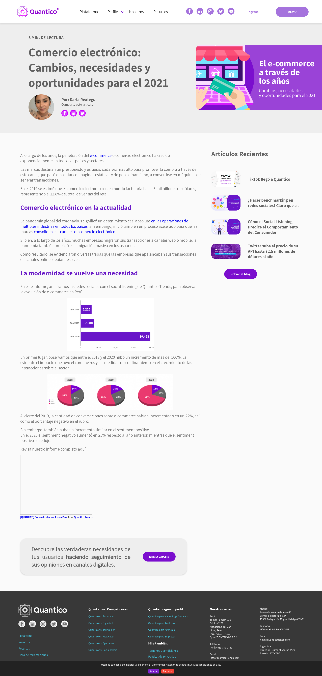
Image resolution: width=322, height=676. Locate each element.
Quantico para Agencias (161, 630)
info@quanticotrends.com (224, 658)
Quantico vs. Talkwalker (101, 630)
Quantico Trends (83, 517)
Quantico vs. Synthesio (101, 643)
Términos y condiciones (163, 651)
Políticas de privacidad (162, 656)
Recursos (160, 11)
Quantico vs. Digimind (100, 623)
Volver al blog (241, 274)
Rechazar (167, 671)
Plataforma (89, 11)
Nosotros (136, 11)
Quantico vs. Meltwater (101, 636)
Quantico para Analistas (161, 623)
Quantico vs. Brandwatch (102, 616)
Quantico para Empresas (162, 636)
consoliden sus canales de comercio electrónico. (75, 231)
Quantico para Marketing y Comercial (168, 616)
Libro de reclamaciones (33, 655)
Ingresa (253, 12)
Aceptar (153, 671)
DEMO (292, 12)
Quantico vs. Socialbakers (102, 650)
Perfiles (113, 11)
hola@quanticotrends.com (275, 639)
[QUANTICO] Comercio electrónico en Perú (44, 517)
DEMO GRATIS (159, 556)
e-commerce (101, 155)
